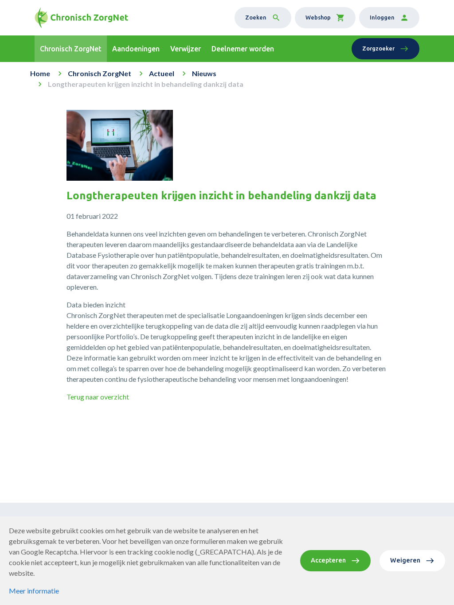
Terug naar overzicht (98, 396)
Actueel (161, 73)
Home (40, 73)
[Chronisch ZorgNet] (81, 17)
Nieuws (204, 73)
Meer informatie (34, 590)
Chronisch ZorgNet (99, 73)
